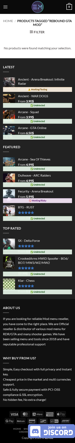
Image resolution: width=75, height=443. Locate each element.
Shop (27, 428)
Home (8, 21)
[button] (5, 7)
